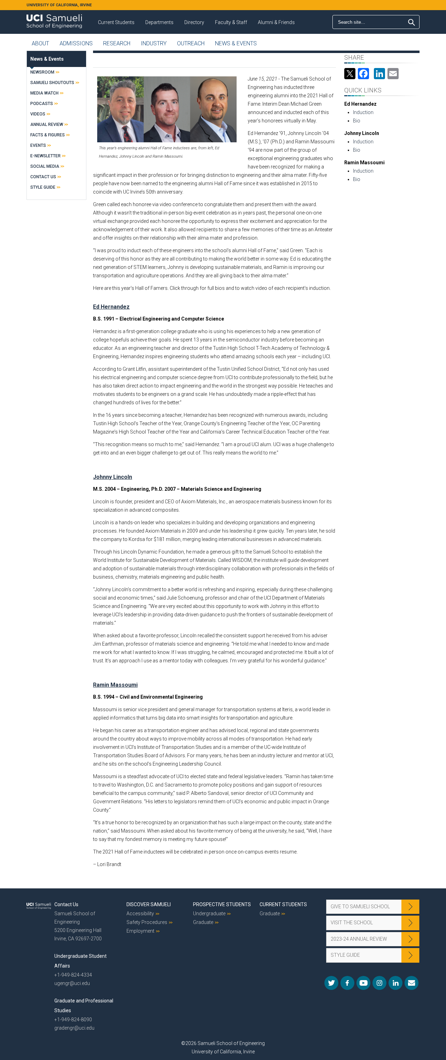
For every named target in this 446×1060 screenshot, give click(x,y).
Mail (411, 983)
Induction (363, 112)
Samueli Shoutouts (52, 82)
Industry (154, 43)
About (40, 43)
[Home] (54, 19)
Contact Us (43, 176)
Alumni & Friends (276, 22)
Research (116, 43)
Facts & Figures (47, 135)
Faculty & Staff (231, 22)
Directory (194, 22)
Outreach (191, 43)
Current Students (116, 22)
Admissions (76, 43)
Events (38, 145)
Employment (140, 931)
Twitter (331, 983)
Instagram (379, 983)
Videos (37, 114)
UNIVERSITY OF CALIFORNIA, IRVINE (59, 5)
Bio (356, 120)
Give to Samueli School (360, 906)
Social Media (44, 166)
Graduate (203, 922)
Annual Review (46, 124)
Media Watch (44, 93)
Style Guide (42, 187)
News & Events (236, 43)
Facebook (347, 983)
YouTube (363, 983)
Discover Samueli (148, 904)
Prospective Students (222, 904)
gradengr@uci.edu (74, 1028)
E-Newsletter (45, 155)
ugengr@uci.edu (72, 983)
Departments (159, 22)
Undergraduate (209, 913)
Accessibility (140, 913)
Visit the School (352, 922)
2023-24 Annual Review (359, 939)
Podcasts (41, 103)
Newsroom (42, 72)
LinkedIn (395, 983)
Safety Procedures (146, 922)
